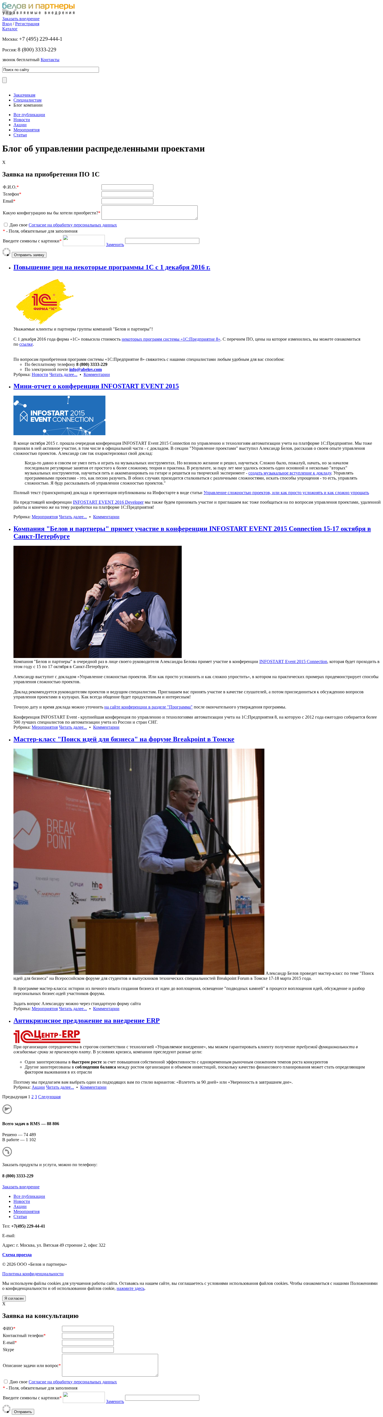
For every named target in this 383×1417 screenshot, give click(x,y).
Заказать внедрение (21, 18)
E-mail (9, 1342)
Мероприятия (26, 129)
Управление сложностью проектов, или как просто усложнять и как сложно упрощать (286, 492)
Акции (20, 124)
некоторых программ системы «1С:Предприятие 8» (171, 339)
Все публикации (29, 114)
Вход (7, 23)
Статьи (20, 134)
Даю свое (63, 225)
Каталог (10, 28)
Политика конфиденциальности (33, 1273)
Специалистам (27, 100)
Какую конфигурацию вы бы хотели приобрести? (50, 212)
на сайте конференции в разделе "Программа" (148, 707)
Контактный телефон (23, 1335)
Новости (21, 119)
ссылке (26, 344)
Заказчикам (24, 95)
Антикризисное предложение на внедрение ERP (86, 1020)
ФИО (8, 1328)
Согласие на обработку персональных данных (73, 225)
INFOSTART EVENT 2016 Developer (108, 502)
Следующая (49, 1096)
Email (8, 201)
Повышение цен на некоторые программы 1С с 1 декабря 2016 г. (111, 267)
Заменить (115, 244)
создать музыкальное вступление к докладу (289, 473)
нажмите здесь (130, 1288)
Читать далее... (63, 374)
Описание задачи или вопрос (31, 1365)
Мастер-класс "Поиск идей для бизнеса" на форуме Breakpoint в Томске (123, 739)
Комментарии (97, 374)
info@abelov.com (85, 369)
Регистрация (27, 23)
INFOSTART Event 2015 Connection (293, 661)
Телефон (11, 194)
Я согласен (14, 1298)
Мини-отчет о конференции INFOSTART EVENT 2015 (96, 386)
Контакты (50, 59)
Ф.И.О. (10, 187)
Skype (8, 1349)
